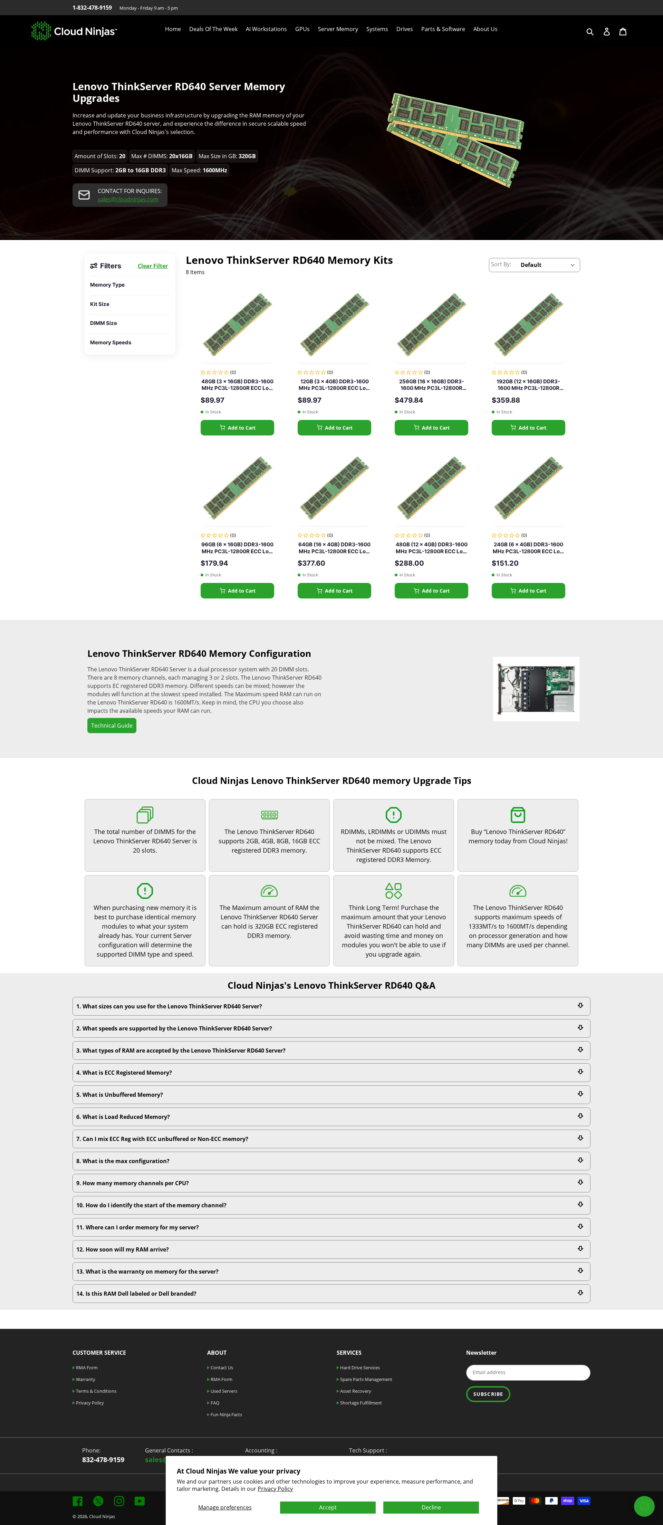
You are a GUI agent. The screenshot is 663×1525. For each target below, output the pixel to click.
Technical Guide (112, 725)
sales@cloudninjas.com (128, 199)
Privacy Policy (275, 1489)
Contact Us (221, 1367)
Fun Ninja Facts (226, 1414)
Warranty (85, 1379)
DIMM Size (103, 323)
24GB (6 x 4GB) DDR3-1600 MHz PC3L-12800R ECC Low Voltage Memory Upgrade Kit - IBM (528, 548)
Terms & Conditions (95, 1391)
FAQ (214, 1403)
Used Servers (223, 1391)
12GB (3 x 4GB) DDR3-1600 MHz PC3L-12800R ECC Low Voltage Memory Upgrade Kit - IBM (334, 385)
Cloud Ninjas (102, 1516)
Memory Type (107, 284)
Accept (328, 1507)
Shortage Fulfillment (360, 1403)
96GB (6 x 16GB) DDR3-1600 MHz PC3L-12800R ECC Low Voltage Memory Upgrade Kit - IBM (237, 548)
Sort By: (501, 264)
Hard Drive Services (359, 1367)
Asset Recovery (355, 1391)
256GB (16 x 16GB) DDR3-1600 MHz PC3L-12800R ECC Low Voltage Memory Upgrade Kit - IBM (431, 385)
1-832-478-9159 (92, 7)
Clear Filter (153, 266)
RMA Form (86, 1367)
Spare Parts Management (365, 1379)
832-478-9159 (103, 1459)
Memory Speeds (110, 342)
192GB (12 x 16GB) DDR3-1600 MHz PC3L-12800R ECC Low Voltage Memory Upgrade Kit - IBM (528, 385)
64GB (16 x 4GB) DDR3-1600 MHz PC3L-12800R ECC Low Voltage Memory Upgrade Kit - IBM (334, 548)
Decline (431, 1507)
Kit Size (99, 304)
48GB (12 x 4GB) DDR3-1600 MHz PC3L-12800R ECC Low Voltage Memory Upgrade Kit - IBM (431, 548)
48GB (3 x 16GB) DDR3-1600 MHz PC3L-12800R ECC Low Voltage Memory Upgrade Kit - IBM (237, 385)
